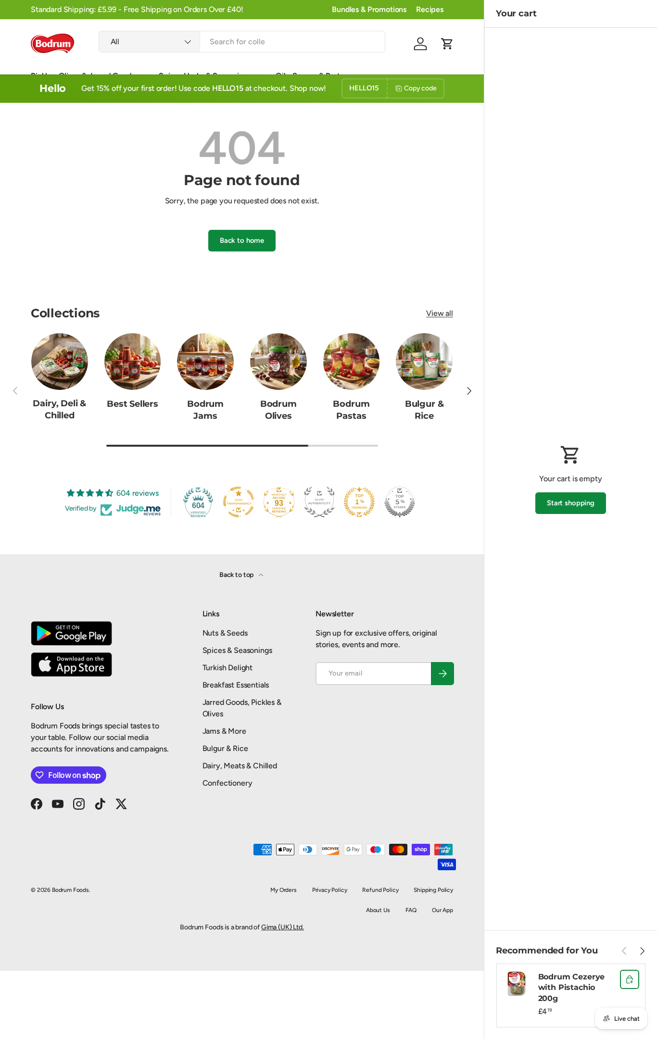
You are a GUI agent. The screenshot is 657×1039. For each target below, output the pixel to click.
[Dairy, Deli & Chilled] (59, 361)
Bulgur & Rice (424, 410)
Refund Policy (380, 890)
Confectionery (227, 783)
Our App (442, 910)
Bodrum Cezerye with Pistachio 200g (571, 987)
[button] (447, 43)
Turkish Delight (227, 667)
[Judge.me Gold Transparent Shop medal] (238, 502)
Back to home (242, 240)
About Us (378, 910)
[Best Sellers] (132, 361)
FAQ (411, 910)
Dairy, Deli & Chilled (59, 410)
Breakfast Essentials (235, 684)
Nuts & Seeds (225, 633)
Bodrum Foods (70, 890)
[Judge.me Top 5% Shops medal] (399, 502)
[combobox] (242, 41)
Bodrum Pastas (351, 410)
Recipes (429, 9)
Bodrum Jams (205, 410)
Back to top (237, 575)
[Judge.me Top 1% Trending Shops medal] (359, 502)
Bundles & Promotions (369, 9)
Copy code (420, 88)
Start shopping (570, 503)
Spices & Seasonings (237, 650)
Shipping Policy (433, 890)
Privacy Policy (329, 890)
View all (439, 313)
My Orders (283, 890)
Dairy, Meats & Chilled (239, 765)
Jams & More (224, 731)
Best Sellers (132, 404)
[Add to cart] (629, 979)
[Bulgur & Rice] (424, 361)
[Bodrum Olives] (278, 361)
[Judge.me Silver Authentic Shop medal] (319, 502)
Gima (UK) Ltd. (282, 927)
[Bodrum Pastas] (351, 361)
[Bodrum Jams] (205, 361)
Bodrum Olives (278, 410)
